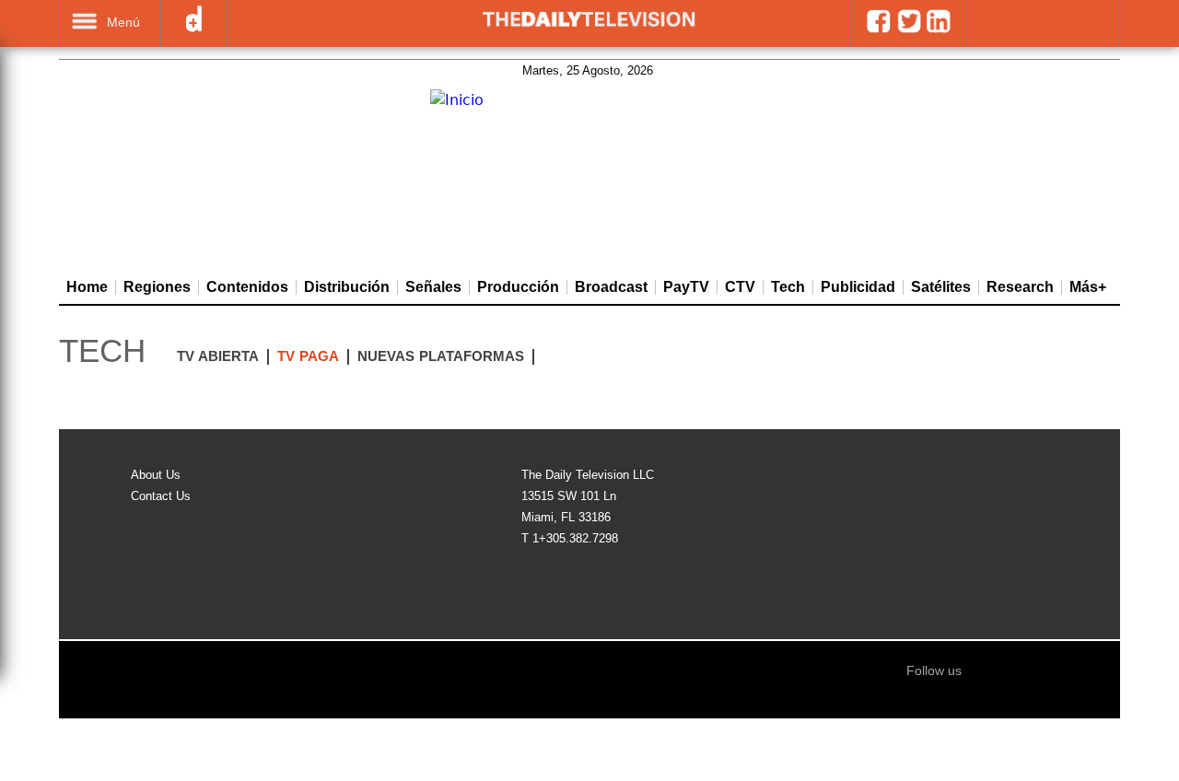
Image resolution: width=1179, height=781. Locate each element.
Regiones (157, 287)
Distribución (347, 287)
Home (87, 287)
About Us (156, 475)
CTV (740, 287)
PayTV (686, 287)
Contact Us (161, 496)
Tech (788, 287)
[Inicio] (457, 100)
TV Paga (308, 356)
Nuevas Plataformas (440, 356)
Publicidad (858, 287)
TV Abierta (218, 356)
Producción (518, 287)
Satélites (941, 287)
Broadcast (611, 287)
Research (1020, 287)
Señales (433, 287)
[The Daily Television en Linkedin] (938, 29)
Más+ (1087, 287)
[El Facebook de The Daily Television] (878, 29)
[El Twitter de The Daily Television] (908, 29)
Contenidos (247, 287)
